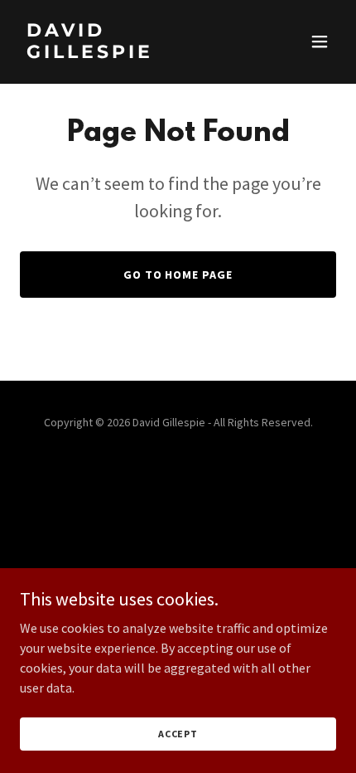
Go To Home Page (178, 274)
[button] (319, 41)
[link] (130, 53)
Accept (178, 733)
